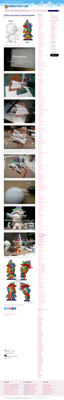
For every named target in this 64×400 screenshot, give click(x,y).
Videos (39, 314)
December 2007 (40, 360)
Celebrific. (27, 398)
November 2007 (40, 361)
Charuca (39, 46)
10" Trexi (39, 248)
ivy (38, 99)
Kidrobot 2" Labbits (41, 297)
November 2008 (40, 347)
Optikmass (39, 169)
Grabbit (39, 261)
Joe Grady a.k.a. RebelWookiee (42, 110)
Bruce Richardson (40, 41)
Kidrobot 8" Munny (24, 16)
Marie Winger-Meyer (41, 140)
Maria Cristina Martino (41, 139)
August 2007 (40, 364)
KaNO (39, 118)
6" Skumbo (39, 252)
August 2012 (40, 320)
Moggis (39, 155)
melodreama (40, 148)
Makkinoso (39, 137)
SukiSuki (39, 207)
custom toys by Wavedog (17, 45)
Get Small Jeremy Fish (41, 295)
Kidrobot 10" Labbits (41, 265)
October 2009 (40, 335)
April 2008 (39, 355)
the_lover (39, 217)
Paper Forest (53, 43)
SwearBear (39, 282)
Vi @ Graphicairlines (41, 225)
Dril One (39, 70)
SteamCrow (40, 204)
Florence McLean (40, 86)
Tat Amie (39, 212)
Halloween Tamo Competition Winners (10, 386)
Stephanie (39, 205)
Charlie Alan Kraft (40, 45)
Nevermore (39, 162)
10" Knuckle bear (40, 247)
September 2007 (40, 363)
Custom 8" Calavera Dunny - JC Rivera (50, 388)
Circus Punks (40, 256)
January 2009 (40, 345)
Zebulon (39, 232)
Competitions (40, 233)
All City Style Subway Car (42, 255)
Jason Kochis (40, 103)
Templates (20, 10)
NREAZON (39, 166)
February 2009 (40, 344)
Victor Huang (40, 226)
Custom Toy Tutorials (17, 16)
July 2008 (39, 352)
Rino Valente (40, 181)
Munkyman (39, 160)
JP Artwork (39, 116)
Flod (39, 85)
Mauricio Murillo (40, 145)
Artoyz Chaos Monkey (41, 293)
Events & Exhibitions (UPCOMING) (41, 237)
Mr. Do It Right (40, 158)
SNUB (39, 200)
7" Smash (39, 253)
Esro (39, 77)
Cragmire (39, 54)
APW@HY (39, 28)
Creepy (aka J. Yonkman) (42, 55)
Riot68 (39, 182)
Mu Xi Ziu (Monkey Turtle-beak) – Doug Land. (50, 385)
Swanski (39, 210)
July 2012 (39, 321)
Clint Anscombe (40, 50)
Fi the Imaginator (40, 84)
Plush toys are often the (32, 387)
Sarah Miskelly (40, 189)
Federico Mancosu (41, 81)
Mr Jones (39, 157)
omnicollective (40, 168)
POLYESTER (40, 175)
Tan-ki (39, 211)
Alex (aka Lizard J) (41, 23)
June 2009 (39, 339)
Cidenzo (39, 49)
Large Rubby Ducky (41, 272)
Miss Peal (39, 154)
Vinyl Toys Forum (54, 37)
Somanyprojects (40, 201)
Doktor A (39, 67)
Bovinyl (39, 37)
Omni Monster (53, 28)
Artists (13, 16)
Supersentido (40, 208)
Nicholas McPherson (41, 164)
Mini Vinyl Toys (40, 287)
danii (39, 59)
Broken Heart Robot (41, 294)
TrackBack (7, 315)
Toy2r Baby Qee (40, 305)
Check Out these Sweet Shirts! (31, 385)
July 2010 (39, 326)
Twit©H (39, 223)
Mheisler (39, 150)
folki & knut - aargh (46, 393)
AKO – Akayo (40, 21)
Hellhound (39, 262)
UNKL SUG (40, 286)
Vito (38, 228)
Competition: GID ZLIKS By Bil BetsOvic (11, 384)
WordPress (40, 377)
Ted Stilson (39, 214)
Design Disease (18, 398)
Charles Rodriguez (41, 44)
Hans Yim (39, 93)
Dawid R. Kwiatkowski (41, 63)
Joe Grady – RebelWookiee (42, 109)
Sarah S (39, 190)
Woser (39, 230)
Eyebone (39, 78)
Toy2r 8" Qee (40, 284)
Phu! (39, 172)
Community (12, 10)
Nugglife (39, 167)
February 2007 (40, 370)
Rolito (39, 280)
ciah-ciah (39, 48)
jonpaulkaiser (40, 113)
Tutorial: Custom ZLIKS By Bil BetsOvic (11, 394)
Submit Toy (16, 10)
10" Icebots (40, 246)
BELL (39, 31)
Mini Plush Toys (40, 242)
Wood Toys (39, 313)
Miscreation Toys (54, 27)
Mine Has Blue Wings (54, 26)
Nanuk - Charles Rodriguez (48, 386)
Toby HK (39, 304)
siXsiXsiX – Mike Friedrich (42, 198)
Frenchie (39, 88)
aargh (39, 18)
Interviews (39, 243)
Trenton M (39, 221)
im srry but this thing (31, 394)
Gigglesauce (40, 90)
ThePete (39, 216)
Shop (39, 308)
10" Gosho (39, 245)
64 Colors (39, 17)
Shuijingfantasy (40, 195)
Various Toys (40, 310)
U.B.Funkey (40, 306)
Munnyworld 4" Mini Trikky (42, 301)
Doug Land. (40, 68)
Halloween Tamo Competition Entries (10, 388)
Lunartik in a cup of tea (41, 273)
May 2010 (39, 328)
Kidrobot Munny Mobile (41, 271)
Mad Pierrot (40, 136)
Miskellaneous (40, 153)
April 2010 (39, 329)
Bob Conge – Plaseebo (41, 35)
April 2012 (39, 322)
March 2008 (40, 356)
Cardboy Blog (53, 42)
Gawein (39, 89)
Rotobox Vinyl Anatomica (41, 185)
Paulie (39, 171)
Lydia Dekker (40, 134)
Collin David (40, 52)
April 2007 (39, 368)
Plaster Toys (40, 312)
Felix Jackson (40, 82)
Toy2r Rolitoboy (40, 285)
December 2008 (40, 346)
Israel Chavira (40, 98)
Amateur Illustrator (54, 15)
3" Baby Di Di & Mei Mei (41, 288)
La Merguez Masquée (41, 128)
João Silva (39, 108)
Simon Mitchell (40, 196)
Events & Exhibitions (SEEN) (42, 235)
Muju (39, 159)
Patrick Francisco (40, 170)
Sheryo (39, 194)
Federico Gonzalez (41, 80)
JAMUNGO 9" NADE (41, 264)
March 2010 (40, 330)
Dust (39, 71)
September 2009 (40, 336)
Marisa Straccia (40, 141)
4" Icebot (39, 292)
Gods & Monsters (40, 91)
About (9, 10)
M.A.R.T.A (39, 135)
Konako (39, 125)
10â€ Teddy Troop (41, 249)
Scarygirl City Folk (40, 302)
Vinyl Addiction (53, 35)
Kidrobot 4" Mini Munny (41, 300)
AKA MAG (39, 20)
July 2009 (39, 338)
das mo (39, 61)
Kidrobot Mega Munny (41, 270)
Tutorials (24, 10)
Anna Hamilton (40, 25)
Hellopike (39, 94)
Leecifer (39, 130)
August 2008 (40, 351)
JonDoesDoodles (40, 112)
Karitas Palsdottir (40, 119)
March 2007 (40, 369)
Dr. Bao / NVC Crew (41, 69)
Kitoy (52, 25)
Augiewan (39, 30)
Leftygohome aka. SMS (41, 131)
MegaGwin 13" (40, 275)
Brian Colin (39, 39)
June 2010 (39, 327)
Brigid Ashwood (40, 40)
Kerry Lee (39, 123)
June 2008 (39, 353)
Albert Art (39, 22)
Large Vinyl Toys (29, 16)
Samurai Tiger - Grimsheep (48, 394)
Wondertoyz (53, 38)
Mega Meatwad (40, 274)
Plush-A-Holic (53, 48)
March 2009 (40, 343)
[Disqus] (19, 332)
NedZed (39, 276)
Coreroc (39, 53)
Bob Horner (40, 36)
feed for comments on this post (11, 313)
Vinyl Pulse (53, 36)
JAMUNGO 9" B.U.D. (41, 263)
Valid (40, 375)
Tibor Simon (40, 219)
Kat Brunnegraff (40, 120)
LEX (39, 132)
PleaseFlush (40, 173)
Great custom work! (30, 393)
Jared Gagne (40, 102)
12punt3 (39, 16)
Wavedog (5, 17)
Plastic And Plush (54, 29)
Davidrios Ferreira (40, 62)
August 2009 (40, 337)
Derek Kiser (40, 64)
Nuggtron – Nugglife (47, 384)
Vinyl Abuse (53, 34)
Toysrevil (39, 220)
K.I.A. (39, 117)
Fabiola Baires (40, 79)
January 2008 (40, 359)
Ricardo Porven (40, 178)
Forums (27, 10)
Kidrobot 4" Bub (40, 299)
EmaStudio (39, 73)
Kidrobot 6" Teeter (41, 267)
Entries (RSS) (43, 10)
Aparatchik (39, 27)
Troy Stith (39, 222)
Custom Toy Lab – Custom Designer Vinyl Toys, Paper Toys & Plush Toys (16, 6)
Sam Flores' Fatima (41, 281)
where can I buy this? (33, 384)
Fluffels (39, 87)
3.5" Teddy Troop (40, 291)
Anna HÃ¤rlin (40, 26)
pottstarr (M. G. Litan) (41, 176)
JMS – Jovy (40, 107)
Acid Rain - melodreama (47, 387)
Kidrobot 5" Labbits (41, 266)
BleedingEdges (40, 34)
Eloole (39, 72)
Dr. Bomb (39, 259)
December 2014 (40, 319)
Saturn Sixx (40, 191)
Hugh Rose (40, 95)
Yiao (39, 231)
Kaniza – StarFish (40, 296)
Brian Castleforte (40, 38)
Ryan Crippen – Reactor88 (42, 187)
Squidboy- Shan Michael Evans (42, 202)
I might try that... (31, 388)
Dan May (39, 58)
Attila (39, 29)
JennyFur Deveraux (41, 104)
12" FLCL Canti (40, 250)
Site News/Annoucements (42, 309)
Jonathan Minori (40, 111)
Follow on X (54, 55)
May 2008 (39, 354)
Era (38, 75)
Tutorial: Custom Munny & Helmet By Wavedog (12, 387)
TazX (39, 213)
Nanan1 (39, 161)
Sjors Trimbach (40, 199)
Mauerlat (39, 144)
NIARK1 (39, 163)
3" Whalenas (40, 290)
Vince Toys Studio (54, 33)
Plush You (52, 47)
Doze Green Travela (41, 258)
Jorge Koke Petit (40, 114)
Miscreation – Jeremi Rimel (42, 152)
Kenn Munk (40, 122)
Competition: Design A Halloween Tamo (11, 385)
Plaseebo (39, 279)
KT (38, 126)
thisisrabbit (39, 218)
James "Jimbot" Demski (41, 100)
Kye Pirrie (39, 127)
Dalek (39, 257)
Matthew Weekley (40, 143)
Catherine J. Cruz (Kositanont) (42, 43)
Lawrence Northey (41, 129)
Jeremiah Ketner (40, 105)
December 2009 (40, 334)
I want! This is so (30, 386)
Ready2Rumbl (40, 177)
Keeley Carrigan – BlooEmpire (42, 121)
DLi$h (39, 66)
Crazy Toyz (53, 21)
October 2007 (40, 362)
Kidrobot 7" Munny (41, 268)
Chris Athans (40, 47)
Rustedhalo (40, 186)
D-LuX (39, 57)
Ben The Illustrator (41, 32)
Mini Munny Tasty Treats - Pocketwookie (11, 393)
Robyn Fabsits (40, 184)
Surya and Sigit (40, 209)
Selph (39, 193)
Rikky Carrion (40, 180)
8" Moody (39, 254)
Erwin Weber (40, 76)
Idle (38, 96)
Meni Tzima (40, 149)
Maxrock (39, 146)
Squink (39, 203)
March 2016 (40, 318)
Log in (39, 374)
